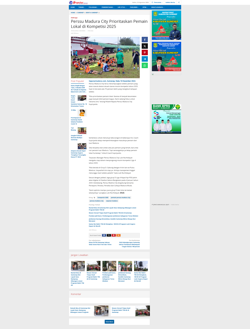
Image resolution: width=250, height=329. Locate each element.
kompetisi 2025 (103, 197)
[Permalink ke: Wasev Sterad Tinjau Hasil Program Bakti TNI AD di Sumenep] (94, 266)
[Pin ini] (145, 52)
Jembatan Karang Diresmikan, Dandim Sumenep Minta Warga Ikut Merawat (124, 277)
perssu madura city (97, 201)
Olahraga (74, 18)
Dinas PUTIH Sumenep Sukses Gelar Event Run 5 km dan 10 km (100, 242)
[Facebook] (104, 235)
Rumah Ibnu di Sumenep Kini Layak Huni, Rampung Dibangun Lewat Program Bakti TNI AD (77, 279)
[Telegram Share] (145, 59)
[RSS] (118, 235)
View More (109, 322)
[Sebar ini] (145, 39)
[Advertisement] (114, 121)
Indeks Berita (175, 204)
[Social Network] (179, 2)
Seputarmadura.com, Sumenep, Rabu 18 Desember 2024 (112, 81)
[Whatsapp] (145, 65)
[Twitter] (109, 235)
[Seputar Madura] (78, 2)
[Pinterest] (114, 235)
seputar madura (112, 201)
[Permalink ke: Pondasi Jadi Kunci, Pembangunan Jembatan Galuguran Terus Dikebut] (109, 266)
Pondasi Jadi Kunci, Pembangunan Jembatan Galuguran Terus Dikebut (113, 216)
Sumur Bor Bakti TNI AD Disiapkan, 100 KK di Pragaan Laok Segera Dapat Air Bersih (141, 277)
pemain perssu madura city (120, 197)
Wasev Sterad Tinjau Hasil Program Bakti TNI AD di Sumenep (110, 213)
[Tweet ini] (145, 46)
